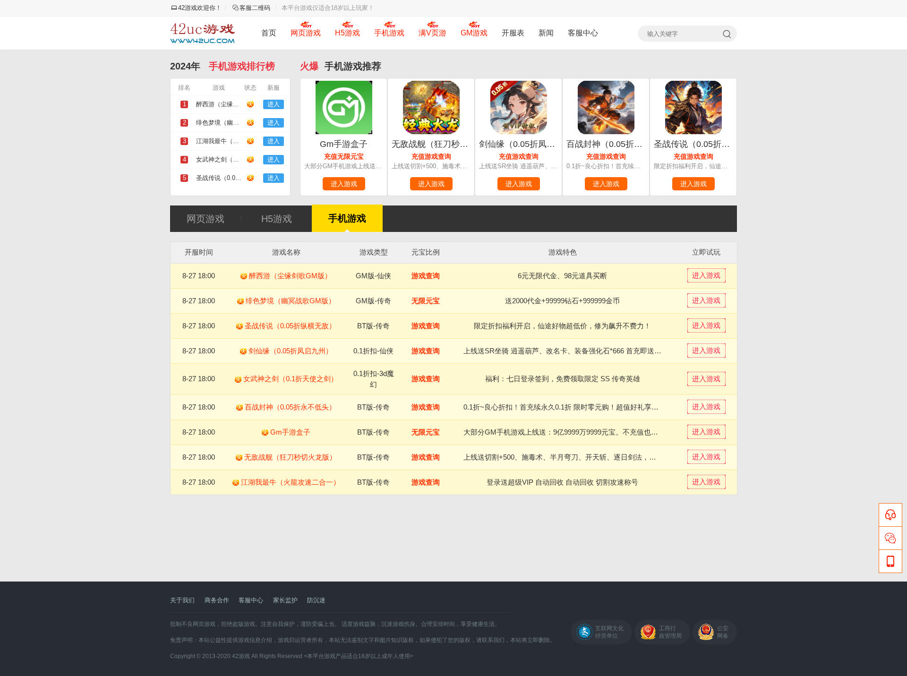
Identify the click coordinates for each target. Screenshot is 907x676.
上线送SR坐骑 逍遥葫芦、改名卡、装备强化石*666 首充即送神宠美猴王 (576, 351)
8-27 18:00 (198, 276)
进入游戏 (344, 184)
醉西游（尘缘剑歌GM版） (290, 276)
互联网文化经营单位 (609, 632)
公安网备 (722, 632)
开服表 (513, 33)
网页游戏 (306, 33)
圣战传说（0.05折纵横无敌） (709, 144)
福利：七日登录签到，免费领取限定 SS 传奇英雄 (562, 379)
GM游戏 (474, 33)
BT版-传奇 (373, 326)
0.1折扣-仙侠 (373, 351)
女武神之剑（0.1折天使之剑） (290, 379)
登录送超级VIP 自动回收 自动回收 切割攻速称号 (562, 482)
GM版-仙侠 (373, 276)
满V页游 (432, 33)
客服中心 (583, 33)
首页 (268, 33)
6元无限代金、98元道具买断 (562, 276)
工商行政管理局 (670, 632)
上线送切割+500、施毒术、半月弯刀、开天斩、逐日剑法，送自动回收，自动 (584, 457)
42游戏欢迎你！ (200, 7)
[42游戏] (202, 33)
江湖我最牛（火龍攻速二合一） (290, 482)
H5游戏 (347, 33)
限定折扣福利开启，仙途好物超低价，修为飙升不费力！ (562, 326)
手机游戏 (389, 33)
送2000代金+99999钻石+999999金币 (562, 301)
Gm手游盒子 (344, 144)
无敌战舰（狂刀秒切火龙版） (447, 144)
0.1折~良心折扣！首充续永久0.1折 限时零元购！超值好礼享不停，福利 (575, 407)
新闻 (546, 33)
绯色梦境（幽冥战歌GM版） (290, 301)
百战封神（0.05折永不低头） (621, 144)
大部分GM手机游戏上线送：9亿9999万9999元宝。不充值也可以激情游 (574, 432)
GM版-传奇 (373, 301)
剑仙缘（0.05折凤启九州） (530, 144)
